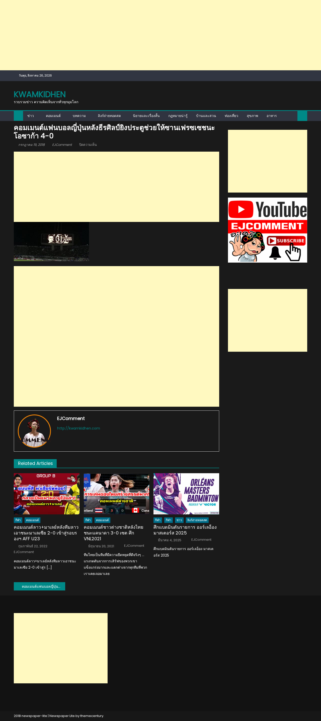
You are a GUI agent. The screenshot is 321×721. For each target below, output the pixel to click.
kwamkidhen (40, 94)
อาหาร (272, 115)
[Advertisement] (150, 35)
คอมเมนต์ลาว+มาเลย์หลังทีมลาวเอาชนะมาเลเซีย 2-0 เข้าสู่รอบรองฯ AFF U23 (46, 533)
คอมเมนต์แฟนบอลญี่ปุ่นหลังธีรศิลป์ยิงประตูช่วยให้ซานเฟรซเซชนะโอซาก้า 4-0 (43, 586)
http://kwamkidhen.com (78, 428)
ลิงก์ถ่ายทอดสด (109, 115)
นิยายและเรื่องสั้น (146, 115)
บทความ (79, 115)
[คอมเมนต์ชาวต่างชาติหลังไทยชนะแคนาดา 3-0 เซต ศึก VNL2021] (116, 493)
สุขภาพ (252, 115)
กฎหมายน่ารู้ (178, 115)
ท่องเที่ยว (231, 115)
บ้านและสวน (206, 115)
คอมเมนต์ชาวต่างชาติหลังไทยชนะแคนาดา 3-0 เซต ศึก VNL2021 (113, 533)
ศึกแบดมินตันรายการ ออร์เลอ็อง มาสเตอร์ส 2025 (185, 530)
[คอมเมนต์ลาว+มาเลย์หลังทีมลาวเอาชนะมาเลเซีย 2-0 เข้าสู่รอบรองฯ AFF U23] (46, 493)
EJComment (62, 144)
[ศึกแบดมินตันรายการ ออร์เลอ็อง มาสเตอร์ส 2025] (186, 493)
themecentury (91, 715)
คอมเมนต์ (53, 115)
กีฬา (18, 520)
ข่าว (30, 115)
